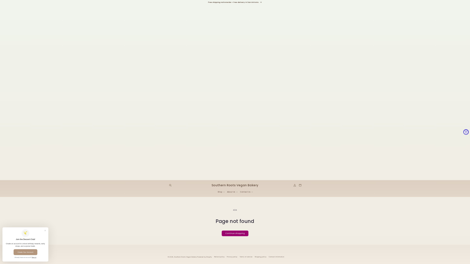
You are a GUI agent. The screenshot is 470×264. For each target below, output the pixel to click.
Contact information (276, 257)
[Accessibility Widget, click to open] (466, 132)
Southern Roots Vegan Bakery (185, 257)
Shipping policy (260, 257)
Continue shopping (235, 233)
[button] (170, 185)
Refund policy (219, 257)
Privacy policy (232, 257)
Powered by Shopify (204, 257)
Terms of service (246, 257)
